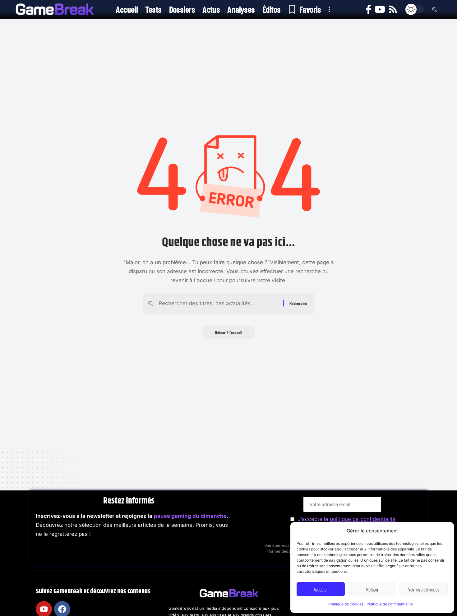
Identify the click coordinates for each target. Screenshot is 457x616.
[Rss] (393, 9)
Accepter (321, 589)
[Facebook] (368, 9)
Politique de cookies (345, 604)
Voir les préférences (423, 589)
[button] (329, 9)
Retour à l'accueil (228, 332)
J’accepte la (347, 519)
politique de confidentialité (363, 519)
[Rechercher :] (218, 303)
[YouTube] (380, 9)
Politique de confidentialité (390, 604)
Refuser (372, 589)
